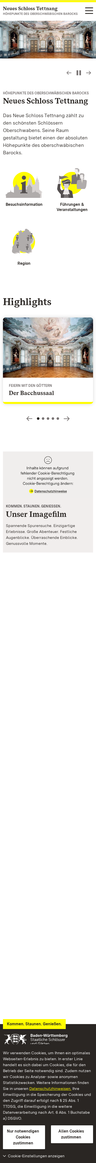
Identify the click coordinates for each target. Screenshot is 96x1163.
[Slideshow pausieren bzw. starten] (78, 72)
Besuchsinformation (24, 204)
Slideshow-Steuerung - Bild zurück (68, 72)
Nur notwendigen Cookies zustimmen (23, 1137)
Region (24, 263)
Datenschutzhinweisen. (50, 1088)
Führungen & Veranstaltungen (72, 207)
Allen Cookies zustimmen (71, 1134)
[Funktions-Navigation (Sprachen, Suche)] (89, 11)
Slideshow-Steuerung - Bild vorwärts (88, 72)
